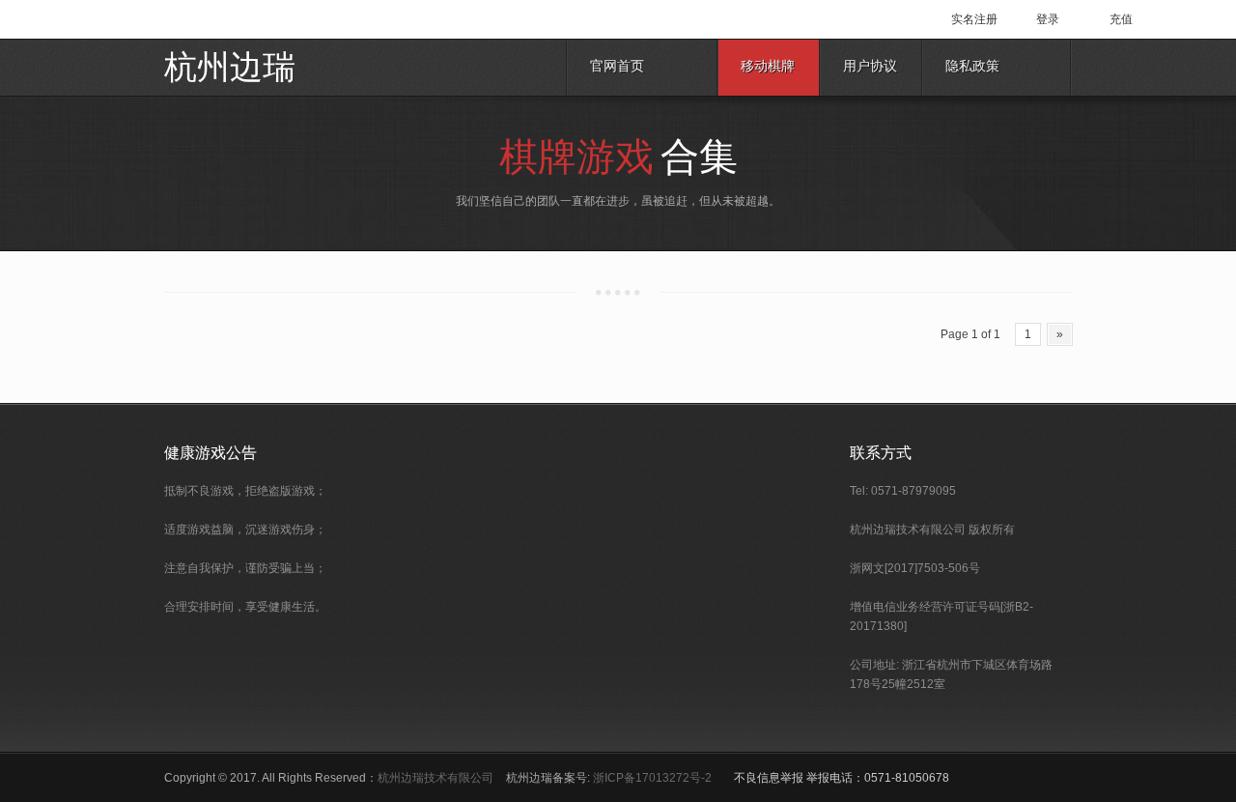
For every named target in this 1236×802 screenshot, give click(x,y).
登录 (1047, 19)
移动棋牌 (768, 67)
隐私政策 (972, 67)
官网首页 (617, 67)
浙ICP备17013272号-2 (652, 778)
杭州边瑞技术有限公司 (435, 778)
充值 (1121, 19)
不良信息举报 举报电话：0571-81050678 (841, 778)
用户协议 (870, 67)
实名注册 (974, 19)
